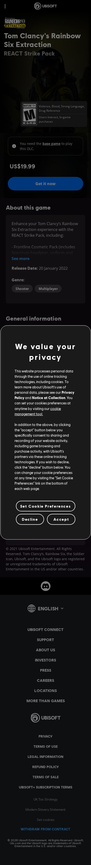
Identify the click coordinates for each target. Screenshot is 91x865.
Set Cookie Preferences (45, 506)
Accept (61, 519)
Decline (30, 519)
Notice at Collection (48, 397)
